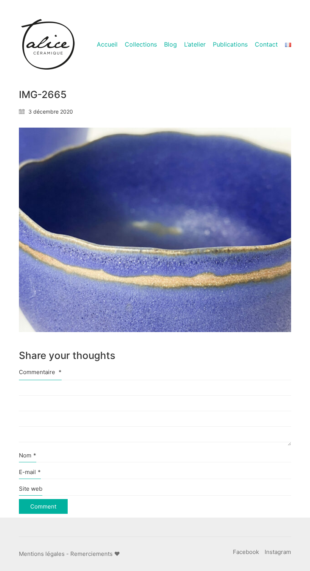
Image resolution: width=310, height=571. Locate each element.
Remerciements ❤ (95, 553)
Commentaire (40, 372)
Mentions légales (42, 553)
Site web (30, 488)
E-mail (30, 472)
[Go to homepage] (47, 44)
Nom (27, 455)
